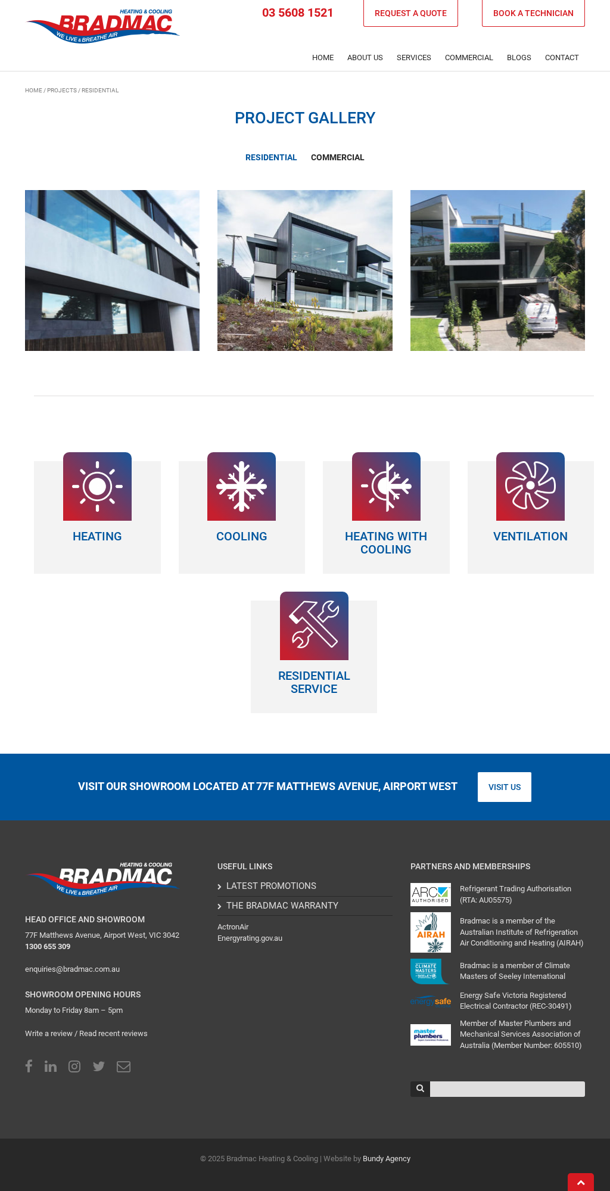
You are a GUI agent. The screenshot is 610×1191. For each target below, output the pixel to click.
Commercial (338, 157)
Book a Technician (533, 13)
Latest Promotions (271, 886)
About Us (365, 57)
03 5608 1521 (298, 12)
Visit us (504, 787)
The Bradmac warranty (282, 905)
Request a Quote (411, 13)
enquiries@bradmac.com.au (72, 969)
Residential (271, 157)
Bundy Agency (386, 1158)
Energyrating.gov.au (249, 938)
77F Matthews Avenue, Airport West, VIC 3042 (102, 935)
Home (323, 57)
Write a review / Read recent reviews (86, 1033)
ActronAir (232, 926)
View (144, 295)
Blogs (519, 57)
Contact (562, 57)
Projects (62, 90)
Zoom (83, 295)
